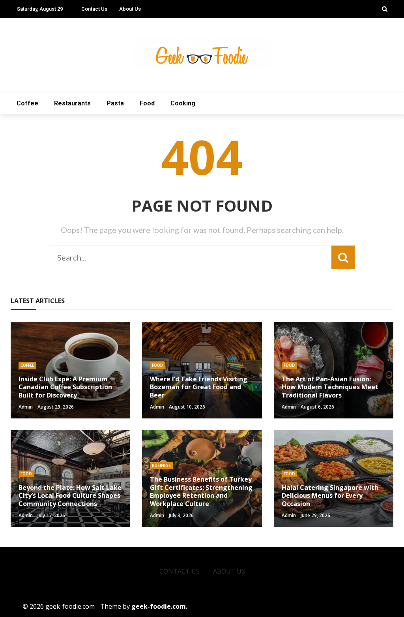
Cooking (182, 103)
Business (161, 465)
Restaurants (72, 103)
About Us (130, 9)
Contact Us (94, 9)
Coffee (27, 103)
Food (147, 103)
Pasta (115, 103)
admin (26, 406)
